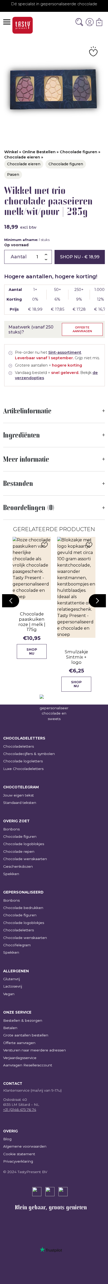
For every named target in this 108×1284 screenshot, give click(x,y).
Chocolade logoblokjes (23, 844)
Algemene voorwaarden (24, 1146)
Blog (7, 1139)
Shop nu (79, 256)
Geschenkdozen (18, 866)
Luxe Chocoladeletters (23, 769)
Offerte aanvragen (82, 329)
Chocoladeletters (18, 746)
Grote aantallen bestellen (25, 1035)
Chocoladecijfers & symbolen (29, 754)
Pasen (13, 174)
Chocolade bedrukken (23, 908)
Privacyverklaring (18, 1161)
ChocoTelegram (17, 945)
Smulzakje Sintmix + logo (76, 657)
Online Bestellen (39, 152)
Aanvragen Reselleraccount (27, 1065)
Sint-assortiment (64, 352)
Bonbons (11, 829)
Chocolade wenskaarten (25, 859)
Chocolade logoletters (23, 761)
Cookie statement (19, 1154)
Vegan (8, 994)
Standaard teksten (19, 802)
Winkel (11, 152)
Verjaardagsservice (19, 1058)
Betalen (10, 1028)
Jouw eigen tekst (18, 795)
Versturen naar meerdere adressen (34, 1050)
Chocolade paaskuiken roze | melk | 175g (31, 621)
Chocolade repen (18, 851)
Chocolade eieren (22, 157)
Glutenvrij (11, 979)
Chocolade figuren (78, 152)
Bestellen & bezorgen (22, 1020)
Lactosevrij (12, 986)
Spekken (11, 874)
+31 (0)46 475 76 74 (19, 1109)
